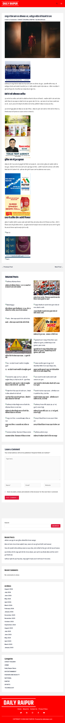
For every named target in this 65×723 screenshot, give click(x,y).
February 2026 (9, 608)
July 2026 (8, 592)
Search (7, 523)
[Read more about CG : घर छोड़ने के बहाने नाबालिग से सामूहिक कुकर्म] (18, 364)
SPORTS (7, 684)
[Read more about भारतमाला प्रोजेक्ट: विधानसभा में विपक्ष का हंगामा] (18, 432)
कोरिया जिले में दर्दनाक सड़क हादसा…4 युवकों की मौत (17, 356)
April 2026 (8, 602)
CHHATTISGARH (23, 19)
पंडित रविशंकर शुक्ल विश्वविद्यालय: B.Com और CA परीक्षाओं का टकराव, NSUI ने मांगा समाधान (18, 309)
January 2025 (9, 647)
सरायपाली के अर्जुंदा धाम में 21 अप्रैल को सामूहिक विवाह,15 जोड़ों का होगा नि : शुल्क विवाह (17, 384)
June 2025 (8, 634)
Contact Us (33, 709)
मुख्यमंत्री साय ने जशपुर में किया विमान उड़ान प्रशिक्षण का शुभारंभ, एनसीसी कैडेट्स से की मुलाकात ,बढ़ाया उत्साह (45, 351)
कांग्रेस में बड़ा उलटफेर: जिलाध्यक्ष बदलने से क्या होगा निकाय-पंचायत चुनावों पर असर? (47, 298)
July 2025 (8, 631)
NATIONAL (8, 678)
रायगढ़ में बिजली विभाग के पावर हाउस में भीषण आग (47, 424)
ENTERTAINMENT (10, 671)
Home (19, 709)
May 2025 (8, 638)
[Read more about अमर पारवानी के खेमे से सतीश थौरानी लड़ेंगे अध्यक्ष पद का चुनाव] (47, 378)
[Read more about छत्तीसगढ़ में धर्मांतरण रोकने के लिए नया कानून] (41, 432)
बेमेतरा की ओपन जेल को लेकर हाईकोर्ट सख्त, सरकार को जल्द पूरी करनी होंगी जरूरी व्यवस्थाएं (28, 544)
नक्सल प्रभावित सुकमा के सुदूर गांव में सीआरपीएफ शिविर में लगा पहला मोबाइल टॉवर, (46, 370)
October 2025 (9, 621)
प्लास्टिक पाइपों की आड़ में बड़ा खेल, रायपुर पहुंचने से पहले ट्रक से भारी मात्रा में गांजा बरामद (27, 559)
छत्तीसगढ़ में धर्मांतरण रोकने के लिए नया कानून (45, 436)
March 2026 (8, 605)
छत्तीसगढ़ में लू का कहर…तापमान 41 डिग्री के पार (46, 334)
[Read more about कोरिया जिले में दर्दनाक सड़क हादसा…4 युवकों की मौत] (18, 346)
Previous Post (7, 267)
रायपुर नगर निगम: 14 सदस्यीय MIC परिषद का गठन (17, 425)
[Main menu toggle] (61, 4)
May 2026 (8, 599)
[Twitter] (21, 712)
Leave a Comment (11, 19)
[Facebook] (38, 712)
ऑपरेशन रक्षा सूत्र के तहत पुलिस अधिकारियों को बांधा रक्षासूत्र (20, 540)
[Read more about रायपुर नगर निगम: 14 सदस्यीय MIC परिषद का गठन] (18, 419)
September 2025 (10, 625)
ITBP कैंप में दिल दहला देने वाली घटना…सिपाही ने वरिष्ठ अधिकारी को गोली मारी (17, 398)
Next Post (59, 267)
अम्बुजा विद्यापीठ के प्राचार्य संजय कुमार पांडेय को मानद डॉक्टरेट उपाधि (45, 312)
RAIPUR (31, 19)
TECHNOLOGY (9, 688)
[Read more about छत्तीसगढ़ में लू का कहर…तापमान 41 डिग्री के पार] (47, 324)
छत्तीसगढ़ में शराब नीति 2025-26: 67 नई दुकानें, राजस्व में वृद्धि (46, 412)
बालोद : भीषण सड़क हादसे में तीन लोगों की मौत (17, 322)
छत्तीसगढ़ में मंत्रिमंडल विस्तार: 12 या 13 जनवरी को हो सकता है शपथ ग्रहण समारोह (17, 286)
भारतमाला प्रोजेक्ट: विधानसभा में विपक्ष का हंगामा (17, 436)
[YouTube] (44, 712)
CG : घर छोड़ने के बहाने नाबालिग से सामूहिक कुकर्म (18, 369)
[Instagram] (32, 712)
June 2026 (8, 595)
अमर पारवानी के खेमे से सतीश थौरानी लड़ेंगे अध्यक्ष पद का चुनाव (47, 384)
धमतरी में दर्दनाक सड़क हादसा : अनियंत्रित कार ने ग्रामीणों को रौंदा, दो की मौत (46, 398)
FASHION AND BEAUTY (12, 675)
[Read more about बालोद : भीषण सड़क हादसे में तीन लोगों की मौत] (17, 318)
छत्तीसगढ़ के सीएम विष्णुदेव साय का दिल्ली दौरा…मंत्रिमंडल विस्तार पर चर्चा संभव (17, 412)
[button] (57, 4)
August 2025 (9, 628)
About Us (26, 709)
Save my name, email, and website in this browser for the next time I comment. (32, 492)
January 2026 (9, 612)
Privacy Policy (43, 709)
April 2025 (8, 641)
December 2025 (10, 615)
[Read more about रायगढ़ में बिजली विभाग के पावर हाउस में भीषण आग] (47, 419)
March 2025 (8, 644)
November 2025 (10, 618)
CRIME (7, 665)
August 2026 (9, 589)
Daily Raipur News (10, 668)
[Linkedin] (27, 712)
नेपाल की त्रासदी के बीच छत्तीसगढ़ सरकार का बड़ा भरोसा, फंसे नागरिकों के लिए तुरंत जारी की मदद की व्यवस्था (32, 548)
